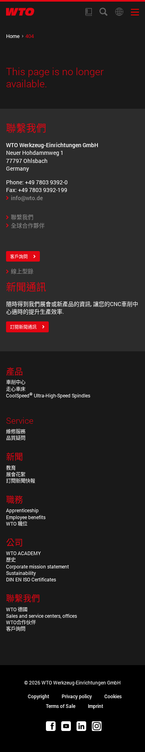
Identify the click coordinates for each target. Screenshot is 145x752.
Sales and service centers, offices (41, 616)
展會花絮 (15, 474)
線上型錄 (22, 271)
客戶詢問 (19, 257)
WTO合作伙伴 (21, 622)
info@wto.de (27, 198)
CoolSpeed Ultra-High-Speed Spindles (48, 395)
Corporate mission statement (37, 566)
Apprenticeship (22, 510)
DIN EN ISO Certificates (31, 579)
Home (13, 36)
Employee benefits (26, 517)
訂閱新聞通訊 (23, 327)
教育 (11, 468)
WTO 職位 (16, 523)
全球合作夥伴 (28, 225)
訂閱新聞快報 (20, 480)
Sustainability (21, 573)
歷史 (11, 559)
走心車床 (15, 389)
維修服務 (15, 431)
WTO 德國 (16, 609)
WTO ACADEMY (23, 553)
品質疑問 (15, 438)
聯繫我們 (22, 217)
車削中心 (15, 382)
